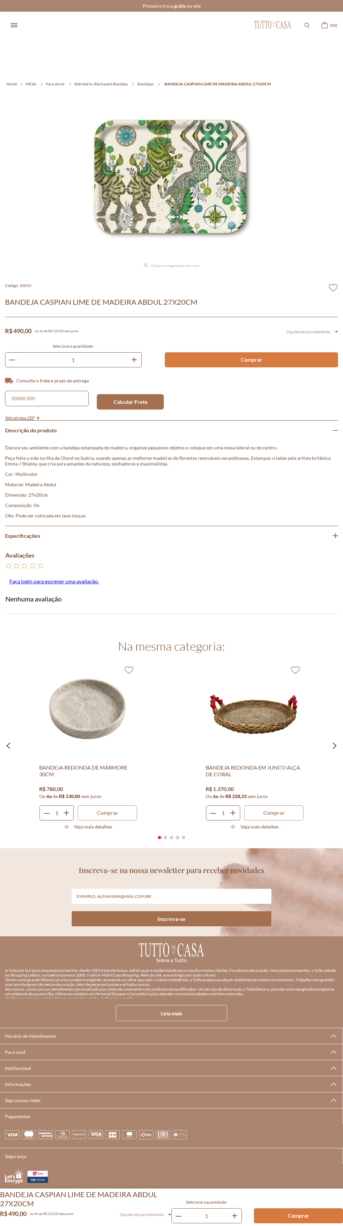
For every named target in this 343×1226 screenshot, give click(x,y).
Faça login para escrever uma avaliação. (54, 581)
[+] (234, 1216)
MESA (30, 83)
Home (11, 83)
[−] (179, 1216)
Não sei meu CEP (19, 417)
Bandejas (145, 83)
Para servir (55, 83)
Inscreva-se (171, 919)
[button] (307, 25)
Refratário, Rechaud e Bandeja (101, 83)
